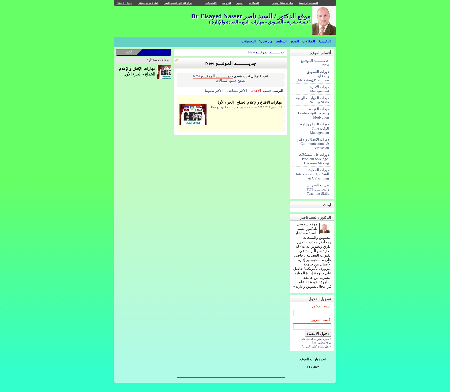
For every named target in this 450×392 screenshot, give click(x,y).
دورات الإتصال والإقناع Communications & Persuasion (312, 143)
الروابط (281, 41)
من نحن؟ (265, 41)
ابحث (129, 51)
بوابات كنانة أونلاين (282, 2)
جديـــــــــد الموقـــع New (266, 52)
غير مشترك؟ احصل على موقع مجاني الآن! (315, 340)
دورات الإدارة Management (319, 89)
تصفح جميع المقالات (231, 80)
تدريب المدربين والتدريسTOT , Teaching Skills (318, 189)
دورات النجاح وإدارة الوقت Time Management (314, 128)
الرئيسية (325, 41)
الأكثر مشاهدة (236, 91)
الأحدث (256, 91)
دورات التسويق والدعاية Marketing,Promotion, (313, 76)
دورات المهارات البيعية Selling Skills (312, 100)
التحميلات (248, 41)
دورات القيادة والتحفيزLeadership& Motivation (313, 113)
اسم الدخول (320, 306)
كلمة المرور (320, 319)
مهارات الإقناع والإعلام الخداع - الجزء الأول (249, 102)
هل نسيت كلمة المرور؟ (315, 346)
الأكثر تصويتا (214, 91)
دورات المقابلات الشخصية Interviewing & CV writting (312, 174)
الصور (294, 41)
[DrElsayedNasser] (324, 233)
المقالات (308, 41)
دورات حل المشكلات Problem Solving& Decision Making (314, 159)
